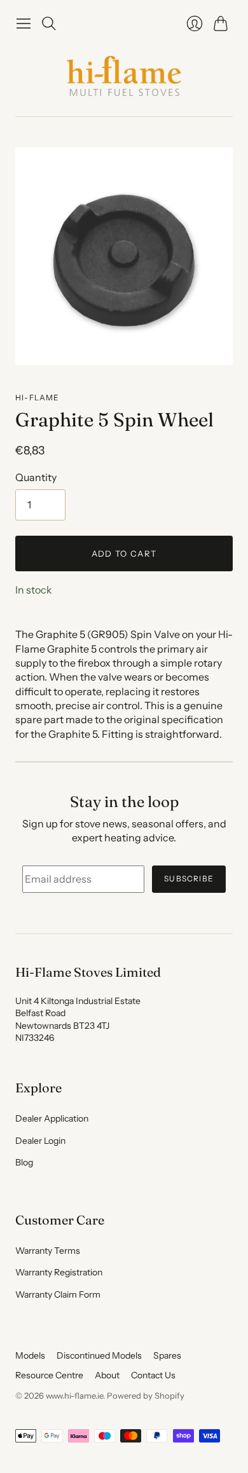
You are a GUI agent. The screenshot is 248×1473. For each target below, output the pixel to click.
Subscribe (189, 878)
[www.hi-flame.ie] (124, 76)
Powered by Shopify (145, 1395)
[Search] (49, 23)
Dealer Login (40, 1140)
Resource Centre (49, 1375)
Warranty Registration (58, 1272)
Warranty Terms (47, 1250)
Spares (167, 1355)
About (107, 1375)
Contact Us (153, 1375)
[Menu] (23, 23)
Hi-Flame (37, 397)
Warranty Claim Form (57, 1294)
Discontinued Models (99, 1355)
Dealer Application (51, 1118)
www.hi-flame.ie (74, 1395)
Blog (24, 1162)
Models (30, 1355)
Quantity (36, 477)
